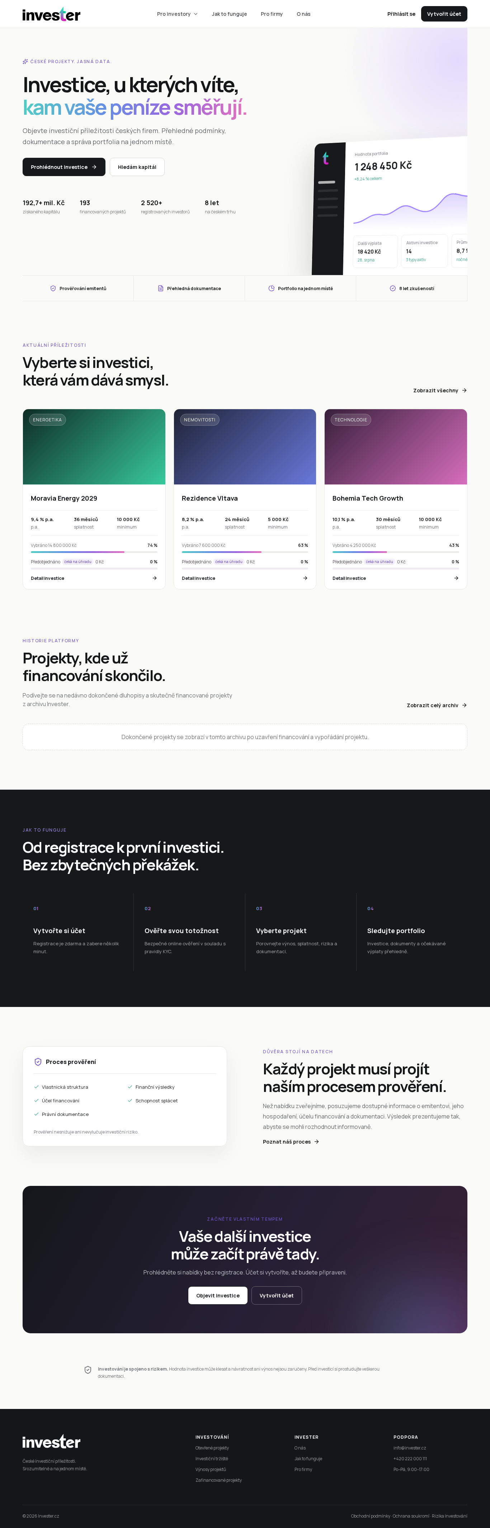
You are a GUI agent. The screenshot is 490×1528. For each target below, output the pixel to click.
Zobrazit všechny (435, 390)
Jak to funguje (229, 13)
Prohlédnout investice (59, 167)
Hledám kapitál (137, 167)
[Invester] (326, 158)
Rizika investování (449, 1516)
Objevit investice (218, 1295)
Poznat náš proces (287, 1141)
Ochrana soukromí (411, 1516)
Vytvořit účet (444, 13)
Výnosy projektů (210, 1469)
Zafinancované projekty (218, 1480)
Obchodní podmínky (370, 1516)
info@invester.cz (410, 1448)
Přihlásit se (401, 13)
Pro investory (174, 13)
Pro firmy (272, 13)
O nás (304, 13)
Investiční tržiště (211, 1459)
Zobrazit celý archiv (432, 705)
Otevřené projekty (212, 1448)
